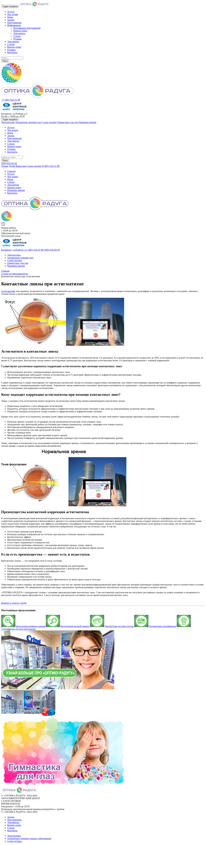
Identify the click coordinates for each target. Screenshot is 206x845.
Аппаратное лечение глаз (28, 122)
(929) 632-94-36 (9, 163)
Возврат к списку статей (13, 603)
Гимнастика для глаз (67, 122)
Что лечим (12, 14)
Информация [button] (14, 25)
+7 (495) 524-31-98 (10, 100)
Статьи (17, 36)
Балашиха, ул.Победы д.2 (14, 250)
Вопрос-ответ (20, 30)
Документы (19, 33)
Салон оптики (49, 122)
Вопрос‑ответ (14, 187)
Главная (11, 171)
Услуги (10, 11)
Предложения (14, 22)
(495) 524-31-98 (35, 250)
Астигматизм (8, 291)
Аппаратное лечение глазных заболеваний (29, 838)
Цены (10, 17)
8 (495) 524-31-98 (51, 166)
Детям (12, 166)
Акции (10, 20)
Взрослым (21, 166)
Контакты (12, 52)
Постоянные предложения (26, 28)
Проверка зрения (87, 122)
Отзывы (17, 39)
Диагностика (8, 122)
